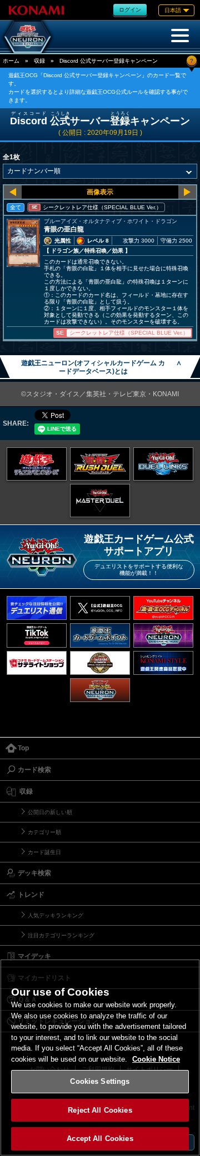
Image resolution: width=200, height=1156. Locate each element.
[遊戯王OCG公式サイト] (37, 464)
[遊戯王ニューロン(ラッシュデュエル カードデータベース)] (100, 690)
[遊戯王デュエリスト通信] (37, 608)
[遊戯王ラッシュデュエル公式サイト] (100, 464)
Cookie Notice (156, 1059)
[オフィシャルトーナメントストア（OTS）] (100, 663)
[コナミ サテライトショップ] (37, 663)
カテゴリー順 (44, 832)
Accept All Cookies (100, 1138)
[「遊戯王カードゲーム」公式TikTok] (37, 635)
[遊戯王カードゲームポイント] (100, 635)
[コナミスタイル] (163, 663)
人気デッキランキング (55, 915)
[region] (100, 1057)
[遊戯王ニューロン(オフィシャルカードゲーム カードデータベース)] (28, 36)
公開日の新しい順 (50, 812)
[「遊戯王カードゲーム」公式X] (100, 608)
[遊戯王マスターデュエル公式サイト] (100, 500)
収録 (39, 61)
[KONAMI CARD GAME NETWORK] (163, 635)
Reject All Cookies (100, 1110)
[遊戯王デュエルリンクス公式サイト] (163, 464)
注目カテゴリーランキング (61, 935)
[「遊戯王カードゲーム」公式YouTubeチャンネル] (163, 608)
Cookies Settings (99, 1081)
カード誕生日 (44, 852)
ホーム (11, 61)
